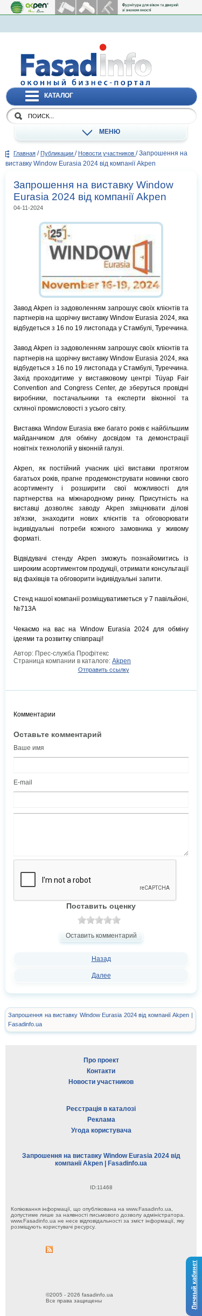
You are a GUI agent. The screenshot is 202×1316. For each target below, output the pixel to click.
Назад (101, 959)
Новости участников (107, 153)
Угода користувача (101, 1130)
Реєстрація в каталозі (101, 1109)
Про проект (101, 1060)
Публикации (57, 153)
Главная (24, 153)
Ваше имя (28, 748)
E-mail (22, 782)
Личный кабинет (194, 1284)
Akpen (121, 661)
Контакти (101, 1071)
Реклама (101, 1119)
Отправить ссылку (103, 669)
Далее (101, 975)
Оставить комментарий (101, 935)
